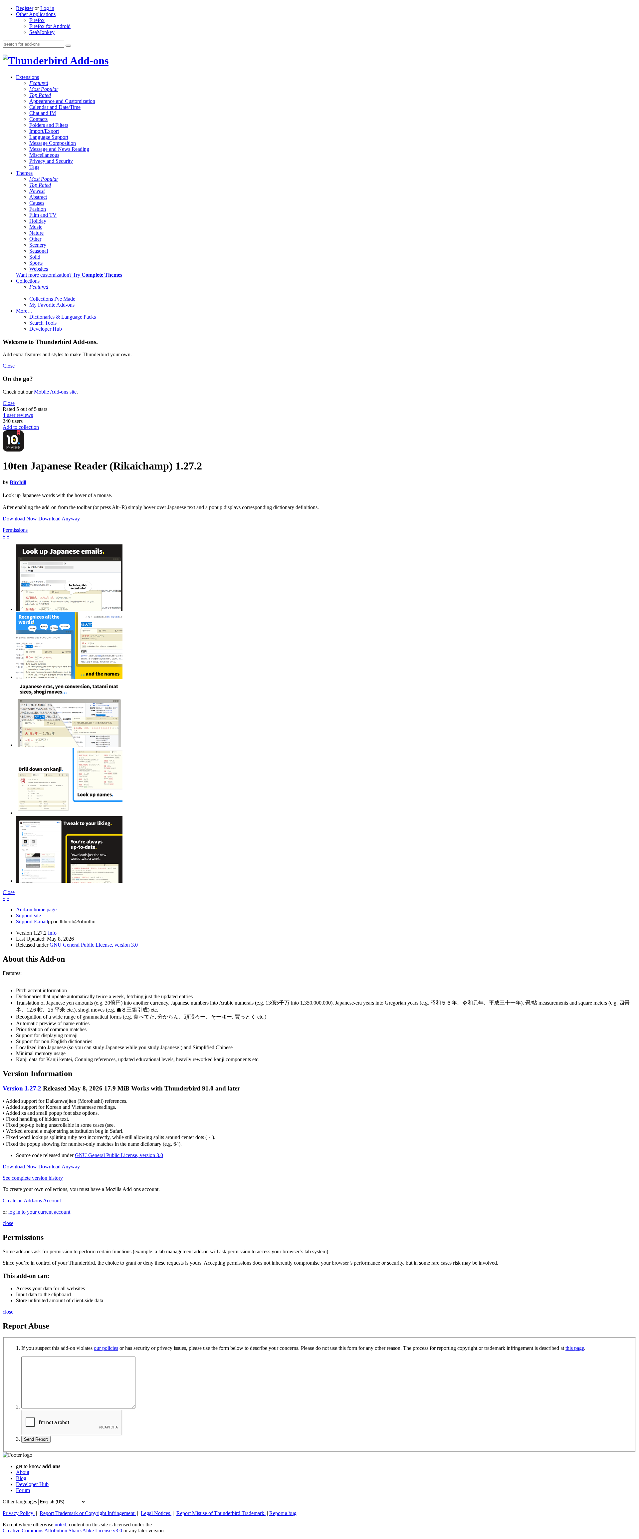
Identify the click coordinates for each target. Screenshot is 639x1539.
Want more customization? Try (69, 275)
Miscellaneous (44, 155)
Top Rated (40, 95)
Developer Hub (45, 329)
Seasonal (38, 251)
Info (52, 933)
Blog (21, 1478)
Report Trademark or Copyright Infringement (88, 1513)
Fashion (37, 209)
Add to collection (21, 427)
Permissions (15, 530)
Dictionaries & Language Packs (62, 317)
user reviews (18, 415)
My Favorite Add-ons (52, 305)
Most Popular (43, 89)
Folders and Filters (48, 125)
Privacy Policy (19, 1513)
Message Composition (52, 143)
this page (574, 1348)
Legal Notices (156, 1513)
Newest (37, 191)
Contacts (38, 119)
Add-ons (88, 61)
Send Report (36, 1439)
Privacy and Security (51, 161)
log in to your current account (39, 1212)
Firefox (37, 20)
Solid (34, 257)
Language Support (48, 137)
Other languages (20, 1501)
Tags (34, 167)
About (22, 1472)
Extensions (27, 77)
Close (9, 366)
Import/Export (44, 131)
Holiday (37, 221)
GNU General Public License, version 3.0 (94, 945)
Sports (36, 263)
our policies (106, 1348)
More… (24, 311)
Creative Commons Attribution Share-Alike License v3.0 (63, 1530)
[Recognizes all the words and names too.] (69, 677)
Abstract (38, 197)
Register (24, 8)
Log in (47, 8)
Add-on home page (36, 909)
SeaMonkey (42, 32)
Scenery (37, 245)
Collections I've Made (52, 299)
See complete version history (33, 1178)
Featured (38, 83)
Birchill (18, 482)
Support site (28, 915)
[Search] (68, 46)
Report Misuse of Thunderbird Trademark (221, 1513)
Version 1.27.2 (22, 1088)
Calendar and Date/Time (55, 107)
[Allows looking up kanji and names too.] (69, 813)
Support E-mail (32, 921)
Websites (38, 269)
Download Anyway (59, 518)
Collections (28, 281)
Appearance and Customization (62, 101)
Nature (36, 233)
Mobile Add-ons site (55, 392)
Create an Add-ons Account (32, 1200)
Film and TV (43, 215)
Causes (36, 203)
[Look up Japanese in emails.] (69, 609)
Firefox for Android (50, 26)
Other (35, 239)
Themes (24, 173)
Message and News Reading (59, 149)
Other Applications (36, 14)
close (8, 1223)
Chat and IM (42, 113)
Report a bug (283, 1513)
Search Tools (43, 323)
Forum (23, 1490)
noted (60, 1524)
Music (35, 227)
